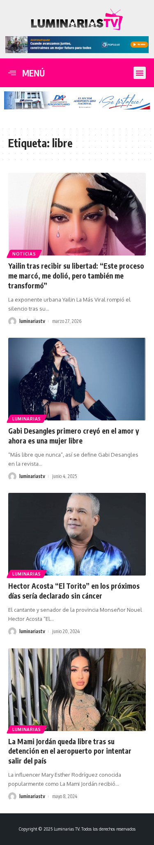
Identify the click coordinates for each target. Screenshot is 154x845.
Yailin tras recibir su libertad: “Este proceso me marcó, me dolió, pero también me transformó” (76, 275)
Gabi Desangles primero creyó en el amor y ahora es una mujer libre (73, 435)
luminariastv (32, 321)
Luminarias (26, 418)
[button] (139, 73)
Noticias (24, 253)
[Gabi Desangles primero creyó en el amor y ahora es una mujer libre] (77, 379)
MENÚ (33, 73)
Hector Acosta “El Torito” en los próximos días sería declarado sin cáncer (74, 590)
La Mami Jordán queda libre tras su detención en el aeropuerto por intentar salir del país (69, 751)
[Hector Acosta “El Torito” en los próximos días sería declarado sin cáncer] (77, 534)
